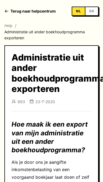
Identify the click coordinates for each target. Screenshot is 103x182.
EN (91, 11)
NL (78, 11)
